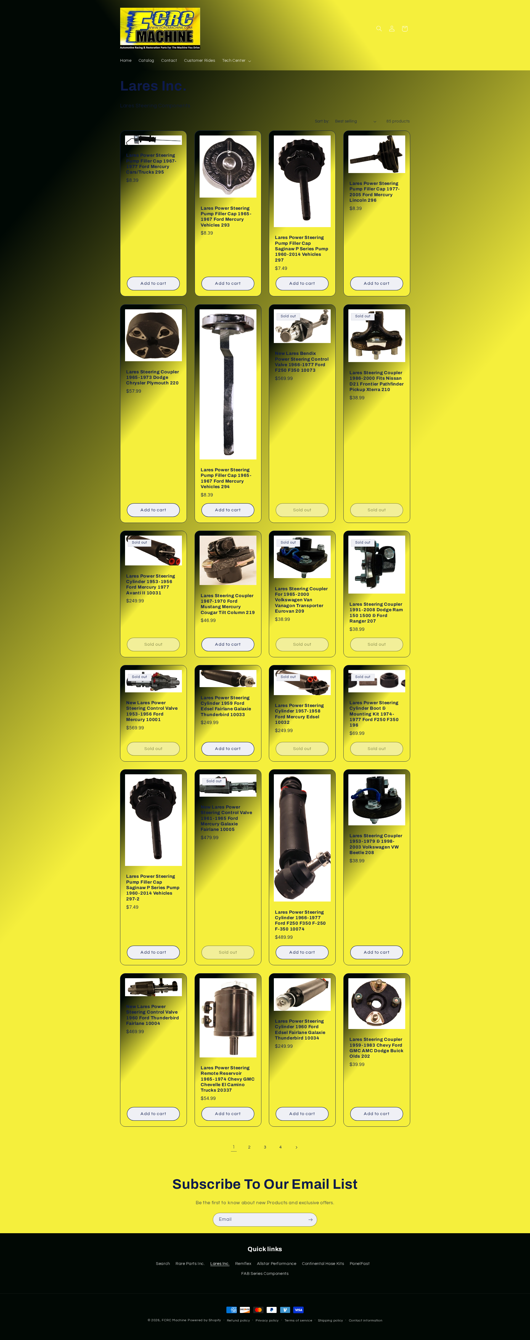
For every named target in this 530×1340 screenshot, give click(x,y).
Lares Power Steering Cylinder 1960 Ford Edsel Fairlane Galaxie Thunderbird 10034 (300, 1029)
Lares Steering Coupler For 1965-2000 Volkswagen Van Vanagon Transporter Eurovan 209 (301, 599)
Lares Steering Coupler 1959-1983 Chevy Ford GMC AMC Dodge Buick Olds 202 (376, 1048)
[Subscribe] (310, 1219)
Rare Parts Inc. (190, 1264)
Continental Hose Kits (323, 1264)
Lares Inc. (219, 1264)
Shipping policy (330, 1320)
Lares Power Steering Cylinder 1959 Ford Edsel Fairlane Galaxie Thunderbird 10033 (226, 706)
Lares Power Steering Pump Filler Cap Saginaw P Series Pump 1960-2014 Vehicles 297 (301, 248)
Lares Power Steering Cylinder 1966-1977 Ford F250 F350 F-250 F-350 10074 (300, 920)
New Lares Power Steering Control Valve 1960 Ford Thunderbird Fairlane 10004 (152, 1015)
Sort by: (322, 121)
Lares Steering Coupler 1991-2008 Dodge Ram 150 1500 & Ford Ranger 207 (376, 612)
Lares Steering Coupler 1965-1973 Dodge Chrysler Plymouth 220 (152, 377)
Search (163, 1264)
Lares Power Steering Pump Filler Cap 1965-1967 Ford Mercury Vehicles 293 (226, 216)
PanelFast (360, 1264)
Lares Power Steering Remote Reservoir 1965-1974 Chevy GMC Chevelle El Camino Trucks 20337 (228, 1078)
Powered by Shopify (204, 1320)
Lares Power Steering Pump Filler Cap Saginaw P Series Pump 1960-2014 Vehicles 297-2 (153, 887)
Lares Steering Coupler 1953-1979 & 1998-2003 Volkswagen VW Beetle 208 (375, 844)
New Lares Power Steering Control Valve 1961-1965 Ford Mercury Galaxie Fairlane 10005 (226, 818)
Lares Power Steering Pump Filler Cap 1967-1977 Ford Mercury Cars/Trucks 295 (151, 163)
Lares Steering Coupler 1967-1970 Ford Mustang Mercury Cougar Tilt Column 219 (228, 604)
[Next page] (296, 1147)
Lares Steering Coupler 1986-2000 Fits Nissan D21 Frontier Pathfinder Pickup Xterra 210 (376, 381)
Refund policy (238, 1320)
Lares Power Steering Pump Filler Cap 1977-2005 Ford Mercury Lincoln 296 (374, 192)
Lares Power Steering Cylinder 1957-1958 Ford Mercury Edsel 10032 (299, 714)
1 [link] (233, 1147)
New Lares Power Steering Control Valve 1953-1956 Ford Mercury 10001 (152, 711)
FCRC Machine (174, 1320)
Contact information (366, 1320)
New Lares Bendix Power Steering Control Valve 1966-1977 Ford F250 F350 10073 (302, 362)
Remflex (243, 1264)
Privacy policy (267, 1320)
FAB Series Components (264, 1274)
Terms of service (298, 1320)
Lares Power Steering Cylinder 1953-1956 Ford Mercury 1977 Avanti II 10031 (150, 584)
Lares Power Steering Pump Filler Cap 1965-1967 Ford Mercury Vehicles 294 (226, 478)
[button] (236, 61)
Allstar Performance (276, 1264)
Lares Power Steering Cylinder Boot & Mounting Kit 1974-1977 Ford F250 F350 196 (374, 713)
